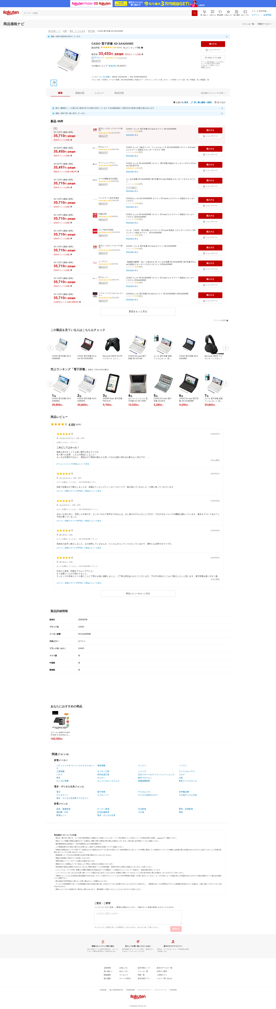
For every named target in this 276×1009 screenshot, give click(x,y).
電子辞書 (91, 31)
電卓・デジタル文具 (77, 31)
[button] (212, 13)
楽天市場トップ (54, 31)
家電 (65, 31)
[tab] (60, 93)
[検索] (195, 13)
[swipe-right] (225, 347)
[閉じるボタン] (227, 36)
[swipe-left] (50, 347)
